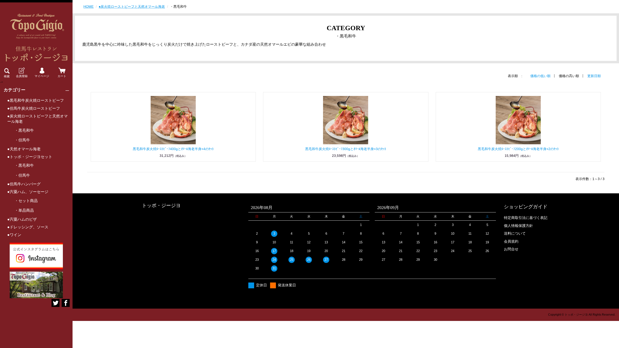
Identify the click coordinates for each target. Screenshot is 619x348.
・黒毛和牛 (24, 130)
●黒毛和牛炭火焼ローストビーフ (35, 100)
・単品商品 (24, 210)
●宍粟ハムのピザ (22, 219)
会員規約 (511, 241)
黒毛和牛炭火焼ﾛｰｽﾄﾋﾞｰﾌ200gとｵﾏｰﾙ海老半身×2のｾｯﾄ (518, 149)
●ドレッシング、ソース (27, 227)
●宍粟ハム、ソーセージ (27, 192)
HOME (88, 6)
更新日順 (594, 76)
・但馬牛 (22, 140)
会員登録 (22, 76)
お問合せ (511, 249)
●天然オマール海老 (24, 149)
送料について (515, 233)
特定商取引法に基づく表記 (525, 218)
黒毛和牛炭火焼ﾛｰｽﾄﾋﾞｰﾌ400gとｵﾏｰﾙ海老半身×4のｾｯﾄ (173, 149)
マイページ (42, 76)
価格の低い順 (540, 76)
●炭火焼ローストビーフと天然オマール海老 (37, 118)
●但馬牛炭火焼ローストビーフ (33, 108)
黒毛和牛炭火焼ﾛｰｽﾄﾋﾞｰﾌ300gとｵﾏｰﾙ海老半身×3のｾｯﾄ (345, 149)
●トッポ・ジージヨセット (29, 157)
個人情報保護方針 (518, 226)
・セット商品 (26, 201)
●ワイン (14, 235)
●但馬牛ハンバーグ (24, 184)
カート (62, 76)
